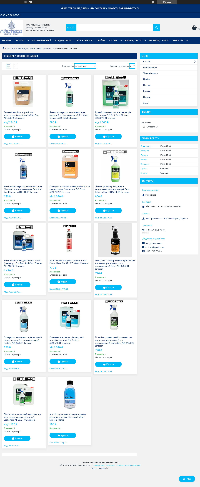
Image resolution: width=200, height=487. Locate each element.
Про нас (147, 85)
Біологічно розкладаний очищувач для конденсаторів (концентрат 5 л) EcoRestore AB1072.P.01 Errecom (22, 417)
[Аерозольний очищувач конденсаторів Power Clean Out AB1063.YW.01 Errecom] (69, 240)
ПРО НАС (113, 40)
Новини (146, 97)
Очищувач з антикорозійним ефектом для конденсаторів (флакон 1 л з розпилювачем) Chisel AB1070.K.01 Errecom (115, 264)
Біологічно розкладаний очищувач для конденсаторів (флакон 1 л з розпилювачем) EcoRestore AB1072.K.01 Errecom (114, 341)
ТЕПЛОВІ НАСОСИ (83, 40)
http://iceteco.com (154, 243)
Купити (18, 136)
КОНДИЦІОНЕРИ (63, 40)
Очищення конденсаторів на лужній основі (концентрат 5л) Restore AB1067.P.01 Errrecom (67, 340)
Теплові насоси (150, 73)
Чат (189, 478)
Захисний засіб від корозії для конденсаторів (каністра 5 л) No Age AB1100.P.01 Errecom (21, 115)
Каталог (147, 61)
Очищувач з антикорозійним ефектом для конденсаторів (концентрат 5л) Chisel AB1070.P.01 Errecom (70, 189)
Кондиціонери (150, 67)
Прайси (146, 79)
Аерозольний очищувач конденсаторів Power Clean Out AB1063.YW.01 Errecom (69, 262)
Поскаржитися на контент (104, 465)
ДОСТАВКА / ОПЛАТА (159, 40)
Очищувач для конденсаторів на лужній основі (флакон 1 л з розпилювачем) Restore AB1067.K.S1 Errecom (23, 340)
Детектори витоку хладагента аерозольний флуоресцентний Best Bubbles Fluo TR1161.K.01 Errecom (112, 189)
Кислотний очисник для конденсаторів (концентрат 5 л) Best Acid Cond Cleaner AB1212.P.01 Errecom (23, 263)
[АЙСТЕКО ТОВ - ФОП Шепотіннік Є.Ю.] (11, 27)
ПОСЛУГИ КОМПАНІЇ (41, 40)
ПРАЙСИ (101, 40)
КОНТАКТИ (178, 40)
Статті (145, 103)
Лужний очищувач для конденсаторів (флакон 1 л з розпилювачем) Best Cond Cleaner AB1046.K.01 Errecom (69, 115)
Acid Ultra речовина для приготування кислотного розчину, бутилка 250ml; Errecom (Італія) (68, 417)
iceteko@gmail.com (154, 247)
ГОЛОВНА (6, 40)
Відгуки (146, 91)
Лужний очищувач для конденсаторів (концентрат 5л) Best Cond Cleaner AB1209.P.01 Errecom (113, 115)
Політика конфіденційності (128, 465)
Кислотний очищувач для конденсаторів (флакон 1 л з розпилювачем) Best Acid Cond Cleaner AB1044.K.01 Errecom (23, 189)
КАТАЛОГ (20, 40)
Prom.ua (114, 462)
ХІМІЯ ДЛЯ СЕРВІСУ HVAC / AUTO (34, 48)
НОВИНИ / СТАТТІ (133, 40)
